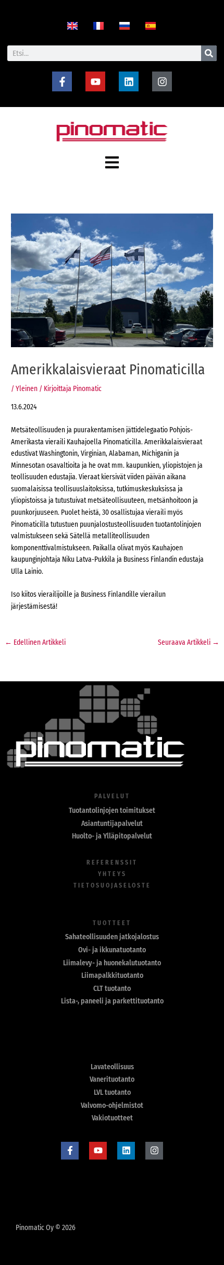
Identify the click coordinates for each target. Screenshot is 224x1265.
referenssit (112, 862)
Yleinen (27, 388)
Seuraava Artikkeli (188, 642)
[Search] (209, 53)
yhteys (112, 874)
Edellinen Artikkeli (35, 642)
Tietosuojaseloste (112, 885)
